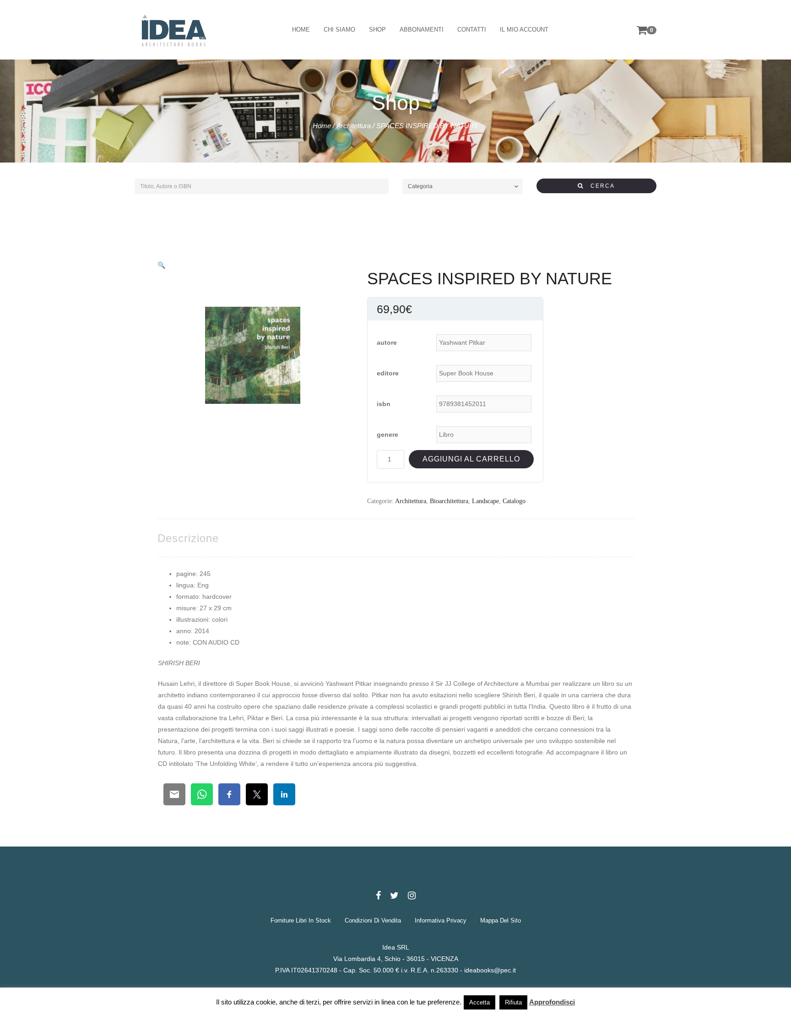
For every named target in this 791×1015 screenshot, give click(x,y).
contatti (471, 29)
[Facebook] (378, 895)
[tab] (188, 538)
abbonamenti (422, 29)
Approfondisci (552, 1002)
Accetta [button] (479, 1002)
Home (322, 126)
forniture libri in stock (301, 920)
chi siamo (339, 29)
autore (387, 342)
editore (388, 373)
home (301, 29)
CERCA (599, 186)
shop (377, 29)
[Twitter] (394, 895)
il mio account (524, 29)
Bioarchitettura (449, 501)
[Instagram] (412, 895)
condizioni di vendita (373, 920)
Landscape (485, 501)
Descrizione (188, 538)
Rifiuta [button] (513, 1002)
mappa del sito (500, 920)
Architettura (353, 126)
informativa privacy (440, 920)
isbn (383, 403)
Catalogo (514, 501)
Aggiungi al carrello (471, 459)
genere (387, 434)
